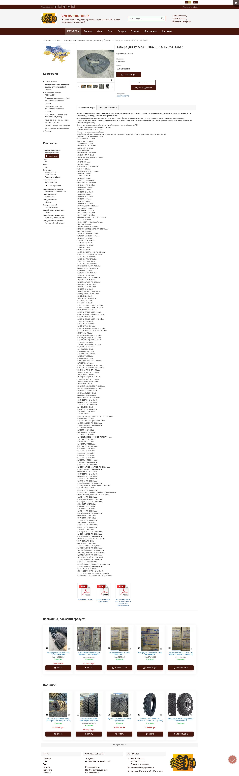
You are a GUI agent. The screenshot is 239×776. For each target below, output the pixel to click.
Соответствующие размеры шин (103, 600)
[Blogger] (64, 6)
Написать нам (52, 156)
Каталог (47, 767)
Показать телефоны (190, 7)
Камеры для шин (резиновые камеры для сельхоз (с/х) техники (57, 87)
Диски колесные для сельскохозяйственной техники (54, 108)
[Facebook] (55, 6)
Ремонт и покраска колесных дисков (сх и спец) (56, 121)
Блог (110, 31)
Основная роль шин (85, 599)
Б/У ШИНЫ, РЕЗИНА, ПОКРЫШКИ (53, 93)
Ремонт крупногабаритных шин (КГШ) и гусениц (56, 115)
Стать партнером (54, 185)
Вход (195, 2)
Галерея (122, 31)
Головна (47, 758)
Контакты (166, 31)
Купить (59, 668)
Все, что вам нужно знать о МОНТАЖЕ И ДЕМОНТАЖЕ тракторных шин (123, 602)
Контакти (47, 770)
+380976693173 (122, 96)
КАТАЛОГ (72, 31)
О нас (100, 31)
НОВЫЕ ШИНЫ (51, 81)
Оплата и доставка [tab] (108, 107)
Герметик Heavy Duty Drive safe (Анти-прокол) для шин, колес (57, 126)
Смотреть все (118, 745)
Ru (189, 2)
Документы (150, 31)
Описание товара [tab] (87, 107)
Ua (186, 2)
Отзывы (135, 31)
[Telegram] (68, 6)
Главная (88, 31)
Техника (48, 131)
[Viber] (73, 6)
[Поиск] (162, 18)
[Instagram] (59, 6)
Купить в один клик (144, 87)
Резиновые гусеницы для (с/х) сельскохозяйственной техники (57, 100)
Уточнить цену (129, 74)
